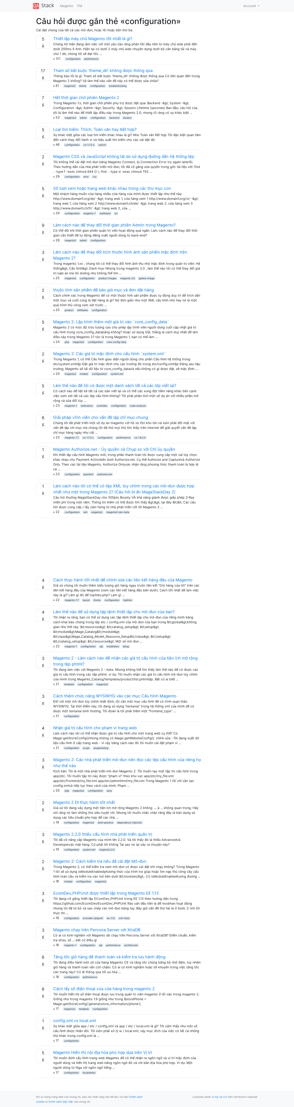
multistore (105, 213)
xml (85, 512)
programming (101, 747)
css (94, 176)
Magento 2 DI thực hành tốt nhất (84, 802)
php (67, 341)
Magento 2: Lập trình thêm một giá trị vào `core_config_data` (111, 321)
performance (91, 58)
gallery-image (146, 278)
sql (101, 646)
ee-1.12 (111, 918)
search (102, 144)
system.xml (117, 373)
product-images (107, 278)
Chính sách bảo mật (60, 1101)
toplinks (127, 600)
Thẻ (79, 6)
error (86, 176)
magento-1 (89, 213)
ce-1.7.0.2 (88, 144)
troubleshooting (117, 85)
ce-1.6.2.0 (140, 437)
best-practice (105, 822)
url (116, 213)
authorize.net (104, 474)
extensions (87, 405)
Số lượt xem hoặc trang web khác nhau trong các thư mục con (112, 188)
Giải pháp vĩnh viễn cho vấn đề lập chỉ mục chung (100, 417)
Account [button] (250, 6)
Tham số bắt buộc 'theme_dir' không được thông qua (103, 70)
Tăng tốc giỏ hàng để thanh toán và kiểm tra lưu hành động (109, 956)
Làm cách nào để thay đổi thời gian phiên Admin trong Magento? (114, 225)
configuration (73, 58)
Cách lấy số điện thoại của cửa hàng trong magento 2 (104, 988)
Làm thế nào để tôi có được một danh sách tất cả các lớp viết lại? (114, 385)
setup (126, 646)
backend (114, 117)
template (69, 684)
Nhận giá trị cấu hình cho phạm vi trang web (95, 727)
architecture (131, 945)
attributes (82, 310)
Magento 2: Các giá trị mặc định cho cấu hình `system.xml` (109, 353)
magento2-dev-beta (117, 512)
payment (88, 474)
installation (113, 646)
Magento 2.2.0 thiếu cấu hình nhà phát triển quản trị (102, 834)
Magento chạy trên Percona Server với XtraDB (96, 929)
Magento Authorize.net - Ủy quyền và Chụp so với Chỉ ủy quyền (114, 449)
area (109, 790)
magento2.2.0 (107, 849)
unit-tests (124, 918)
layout (86, 600)
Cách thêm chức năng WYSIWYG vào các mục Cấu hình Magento (114, 696)
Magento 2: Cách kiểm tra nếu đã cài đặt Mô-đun (99, 861)
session (127, 117)
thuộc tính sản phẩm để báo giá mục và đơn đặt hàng (103, 290)
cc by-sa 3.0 (219, 1096)
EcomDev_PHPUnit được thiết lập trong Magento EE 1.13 (106, 893)
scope (86, 747)
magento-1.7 (72, 437)
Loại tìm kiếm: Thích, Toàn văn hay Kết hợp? (95, 129)
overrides (102, 405)
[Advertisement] (118, 549)
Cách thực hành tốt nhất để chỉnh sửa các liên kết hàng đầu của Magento (122, 580)
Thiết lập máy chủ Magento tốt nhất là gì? (92, 38)
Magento (66, 6)
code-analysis (138, 405)
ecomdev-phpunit (93, 918)
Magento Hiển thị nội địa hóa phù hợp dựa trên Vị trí (102, 1052)
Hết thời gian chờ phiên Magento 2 (86, 97)
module (84, 373)
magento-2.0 (127, 278)
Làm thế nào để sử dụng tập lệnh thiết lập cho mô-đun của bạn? (114, 611)
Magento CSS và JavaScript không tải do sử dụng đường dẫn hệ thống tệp (123, 156)
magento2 (69, 85)
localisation (89, 1072)
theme (82, 85)
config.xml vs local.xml (74, 1020)
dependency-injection (129, 822)
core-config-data (116, 341)
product (69, 310)
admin (83, 117)
